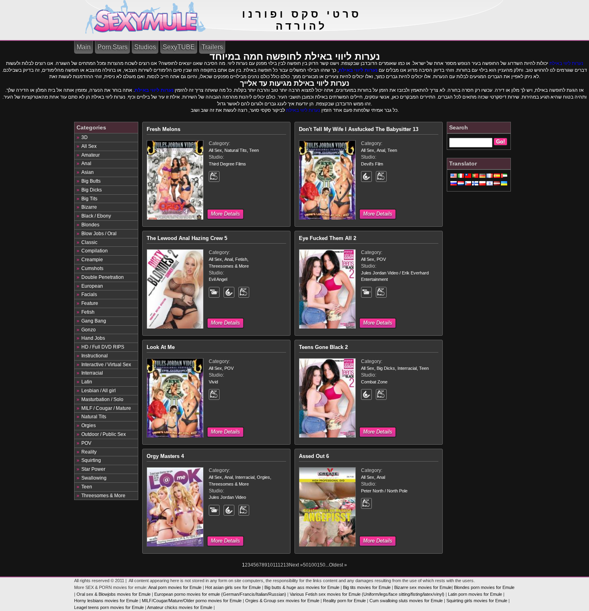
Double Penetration (102, 277)
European (92, 286)
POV (86, 443)
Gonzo (88, 330)
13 (286, 565)
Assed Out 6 (314, 456)
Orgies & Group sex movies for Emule (282, 600)
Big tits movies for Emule (367, 587)
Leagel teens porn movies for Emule (109, 607)
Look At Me (161, 347)
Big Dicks (91, 190)
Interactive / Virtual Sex (106, 364)
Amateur (90, 155)
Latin (86, 382)
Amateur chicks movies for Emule (179, 607)
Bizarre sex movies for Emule (423, 587)
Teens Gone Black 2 (323, 347)
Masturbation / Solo (102, 399)
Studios (145, 47)
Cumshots (92, 268)
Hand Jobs (93, 338)
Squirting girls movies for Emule (476, 600)
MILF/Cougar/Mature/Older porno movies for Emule (192, 600)
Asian (87, 172)
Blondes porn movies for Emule (484, 587)
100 (313, 565)
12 (280, 565)
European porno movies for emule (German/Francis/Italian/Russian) (220, 594)
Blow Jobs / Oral (99, 233)
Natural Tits (93, 416)
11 (275, 565)
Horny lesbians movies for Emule (106, 600)
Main (84, 47)
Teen (86, 487)
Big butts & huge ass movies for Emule (301, 587)
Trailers (212, 47)
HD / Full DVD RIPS (102, 347)
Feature (89, 303)
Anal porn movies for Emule (175, 587)
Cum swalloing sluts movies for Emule (406, 600)
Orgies (88, 425)
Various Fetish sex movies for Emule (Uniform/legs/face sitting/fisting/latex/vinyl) (367, 594)
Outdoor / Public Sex (103, 434)
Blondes (90, 225)
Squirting (91, 460)
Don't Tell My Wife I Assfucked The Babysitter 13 (358, 129)
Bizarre (89, 207)
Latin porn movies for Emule (475, 594)
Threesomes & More (103, 495)
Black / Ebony (96, 216)
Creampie (92, 259)
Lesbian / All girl (98, 390)
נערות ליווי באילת (566, 63)
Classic (89, 242)
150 (321, 565)
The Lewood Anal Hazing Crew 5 (187, 238)
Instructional (94, 356)
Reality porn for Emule (344, 600)
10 (270, 565)
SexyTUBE (179, 47)
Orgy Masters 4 (165, 456)
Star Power (93, 469)
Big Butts (91, 181)
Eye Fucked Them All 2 (327, 238)
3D (84, 137)
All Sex (89, 146)
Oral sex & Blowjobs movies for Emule (114, 594)
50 (306, 565)
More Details (225, 214)
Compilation (94, 251)
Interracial (92, 373)
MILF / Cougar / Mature (106, 408)
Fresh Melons (163, 129)
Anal (86, 163)
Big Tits (89, 199)
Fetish (88, 312)
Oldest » (338, 565)
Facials (89, 294)
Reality (89, 452)
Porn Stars (112, 47)
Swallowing (94, 478)
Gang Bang (93, 321)
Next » (296, 565)
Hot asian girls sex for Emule (233, 587)
